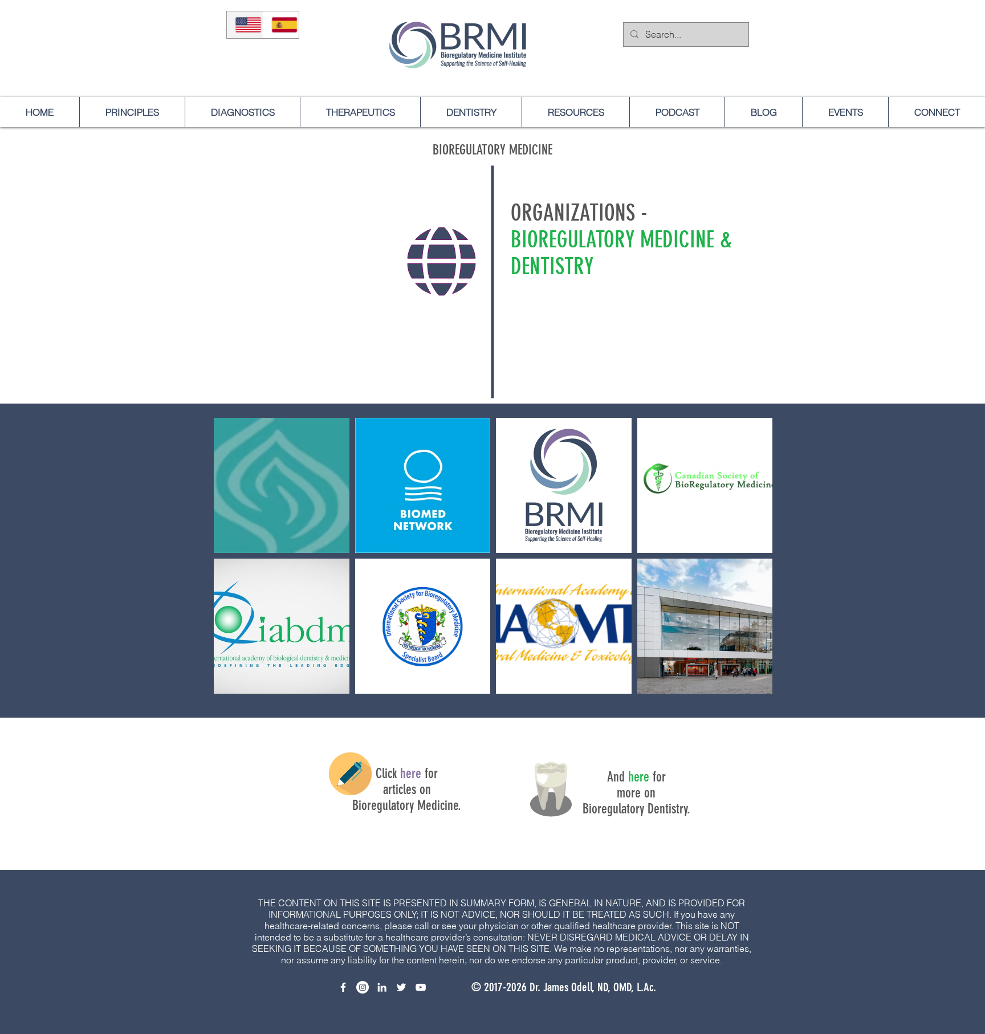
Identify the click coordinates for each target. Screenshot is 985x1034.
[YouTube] (420, 987)
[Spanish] (281, 24)
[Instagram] (362, 987)
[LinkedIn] (382, 987)
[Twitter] (401, 987)
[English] (245, 24)
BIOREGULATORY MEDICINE (492, 150)
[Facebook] (343, 987)
